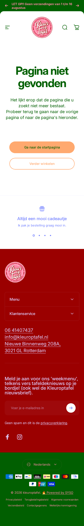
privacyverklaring (54, 423)
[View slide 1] (33, 235)
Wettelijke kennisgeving (63, 505)
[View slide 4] (50, 235)
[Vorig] (6, 5)
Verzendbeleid (16, 505)
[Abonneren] (71, 408)
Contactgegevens (37, 505)
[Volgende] (77, 5)
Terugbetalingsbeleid (36, 499)
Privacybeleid (14, 499)
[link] (19, 330)
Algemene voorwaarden (64, 499)
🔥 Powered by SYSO (57, 492)
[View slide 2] (39, 235)
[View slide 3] (45, 235)
